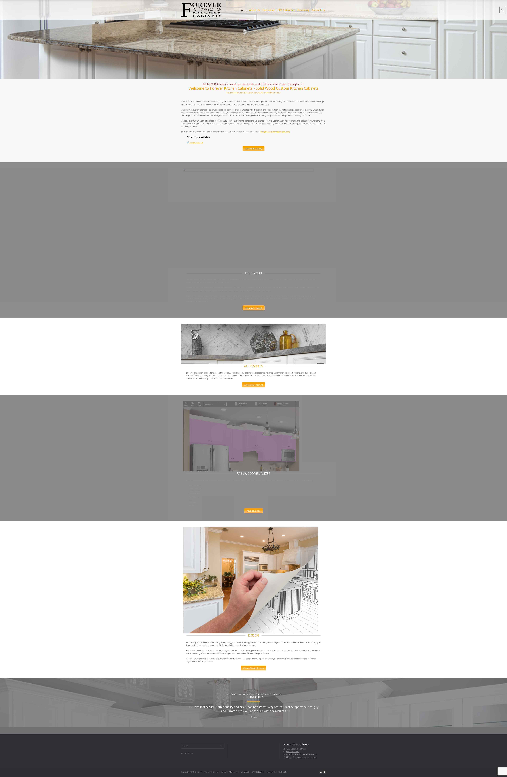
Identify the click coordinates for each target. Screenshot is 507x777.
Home (243, 9)
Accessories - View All (253, 385)
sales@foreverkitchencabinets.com (275, 131)
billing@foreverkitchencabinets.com (301, 757)
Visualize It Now (253, 511)
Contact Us (318, 9)
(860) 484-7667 (292, 751)
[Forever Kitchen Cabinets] (201, 10)
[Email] (320, 772)
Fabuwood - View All (253, 308)
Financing (303, 9)
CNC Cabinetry (286, 9)
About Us (254, 9)
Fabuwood (269, 9)
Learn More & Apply (253, 148)
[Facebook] (324, 772)
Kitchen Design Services (253, 668)
